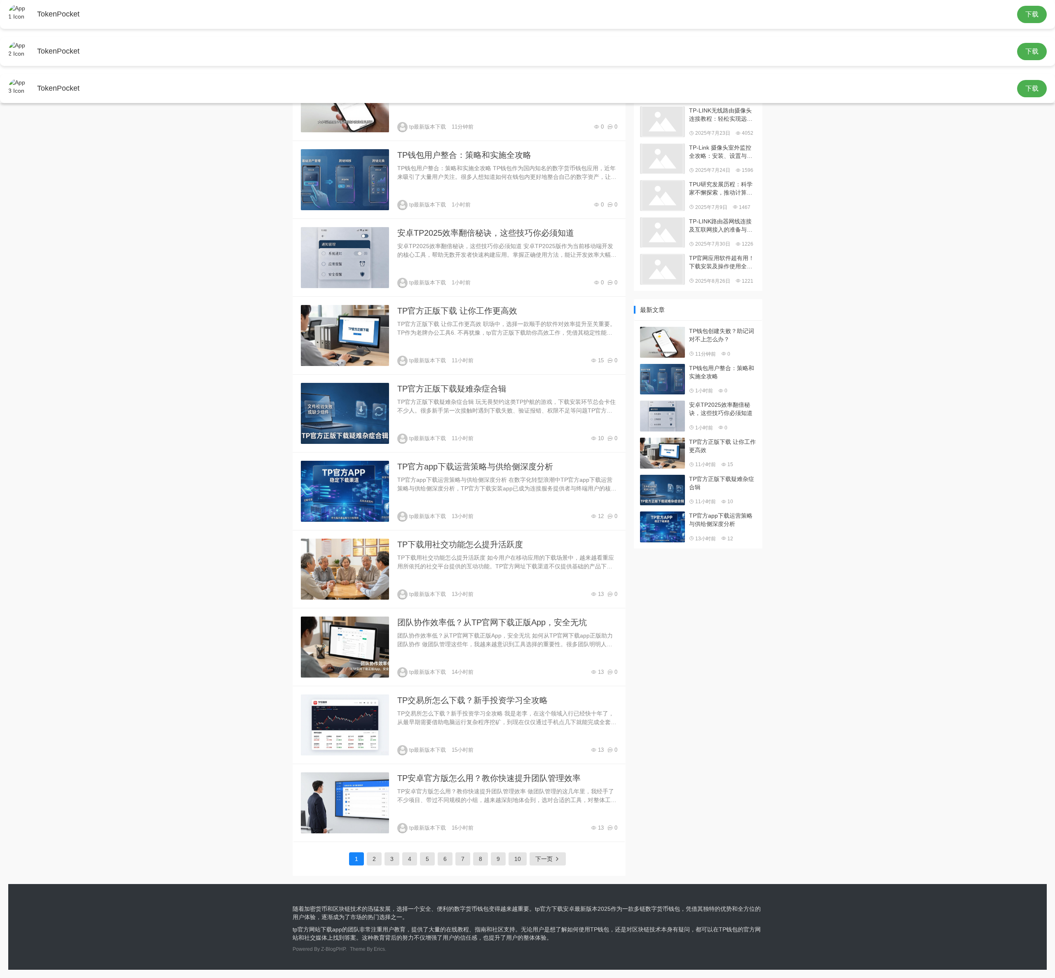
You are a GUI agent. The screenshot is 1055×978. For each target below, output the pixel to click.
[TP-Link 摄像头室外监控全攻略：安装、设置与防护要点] (662, 158)
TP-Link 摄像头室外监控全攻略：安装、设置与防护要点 (721, 152)
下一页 (544, 859)
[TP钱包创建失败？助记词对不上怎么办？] (662, 342)
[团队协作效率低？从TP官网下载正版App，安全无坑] (345, 647)
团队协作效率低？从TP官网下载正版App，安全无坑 (492, 622)
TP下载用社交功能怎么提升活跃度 (460, 544)
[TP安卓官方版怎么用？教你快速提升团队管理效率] (345, 802)
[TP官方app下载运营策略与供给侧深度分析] (345, 491)
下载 (1032, 14)
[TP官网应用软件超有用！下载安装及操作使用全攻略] (662, 269)
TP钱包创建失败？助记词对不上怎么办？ (721, 335)
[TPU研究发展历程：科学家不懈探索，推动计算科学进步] (662, 195)
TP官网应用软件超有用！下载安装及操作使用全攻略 (721, 262)
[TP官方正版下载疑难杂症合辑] (345, 413)
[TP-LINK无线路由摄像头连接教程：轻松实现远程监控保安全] (662, 121)
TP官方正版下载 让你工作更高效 (457, 310)
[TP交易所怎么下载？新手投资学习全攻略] (345, 724)
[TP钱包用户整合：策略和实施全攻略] (345, 179)
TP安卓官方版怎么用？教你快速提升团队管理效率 (489, 778)
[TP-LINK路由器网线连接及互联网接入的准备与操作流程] (662, 232)
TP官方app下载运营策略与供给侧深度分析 (475, 466)
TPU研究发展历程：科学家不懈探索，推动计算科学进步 (721, 189)
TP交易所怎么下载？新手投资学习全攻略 (472, 700)
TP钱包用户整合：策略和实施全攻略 (464, 154)
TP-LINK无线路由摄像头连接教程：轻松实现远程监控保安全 (721, 115)
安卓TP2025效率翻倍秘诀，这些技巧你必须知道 (485, 232)
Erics (379, 949)
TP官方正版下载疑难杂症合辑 (451, 388)
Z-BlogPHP (333, 949)
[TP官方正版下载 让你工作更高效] (345, 335)
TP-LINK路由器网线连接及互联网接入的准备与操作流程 (721, 226)
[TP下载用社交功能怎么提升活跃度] (345, 569)
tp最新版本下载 (428, 127)
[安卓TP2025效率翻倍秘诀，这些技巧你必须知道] (345, 257)
